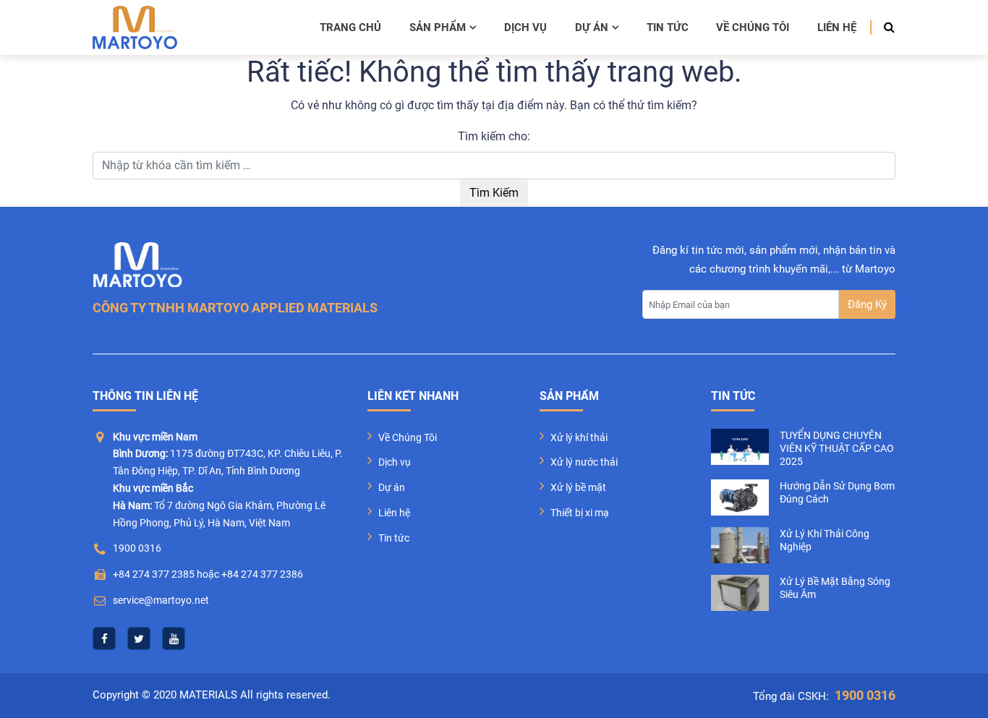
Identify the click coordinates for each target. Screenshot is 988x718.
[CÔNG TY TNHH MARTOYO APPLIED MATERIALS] (135, 27)
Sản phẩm (437, 27)
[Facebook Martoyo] (104, 638)
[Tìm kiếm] (884, 27)
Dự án (591, 27)
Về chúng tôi (752, 27)
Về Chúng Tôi (407, 437)
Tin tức (668, 27)
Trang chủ (350, 27)
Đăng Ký (867, 304)
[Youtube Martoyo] (173, 638)
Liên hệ (836, 27)
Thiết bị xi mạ (579, 512)
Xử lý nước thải (584, 462)
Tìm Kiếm (494, 193)
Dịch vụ (525, 27)
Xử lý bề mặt (578, 487)
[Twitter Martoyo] (138, 638)
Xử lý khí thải (579, 437)
